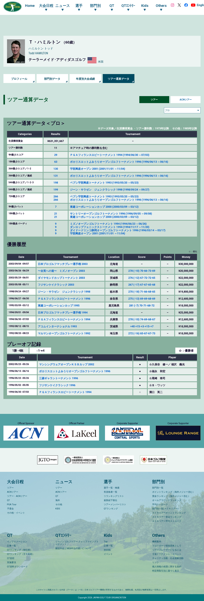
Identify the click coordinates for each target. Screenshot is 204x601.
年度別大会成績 (85, 78)
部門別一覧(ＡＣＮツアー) (165, 508)
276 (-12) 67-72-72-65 (141, 277)
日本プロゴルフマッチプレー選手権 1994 (63, 312)
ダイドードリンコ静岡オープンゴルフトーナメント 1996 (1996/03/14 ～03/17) (117, 230)
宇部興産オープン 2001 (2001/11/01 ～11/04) (97, 168)
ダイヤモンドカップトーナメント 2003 (61, 277)
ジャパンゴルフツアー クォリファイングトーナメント (77, 543)
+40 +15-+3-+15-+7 (141, 326)
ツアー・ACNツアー (17, 496)
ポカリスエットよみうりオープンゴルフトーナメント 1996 (74, 371)
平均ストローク (160, 504)
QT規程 (10, 558)
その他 (58, 504)
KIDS (57, 508)
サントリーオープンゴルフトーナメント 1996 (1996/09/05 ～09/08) (111, 213)
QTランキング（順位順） (19, 550)
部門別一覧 (157, 487)
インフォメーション (17, 541)
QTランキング (111, 508)
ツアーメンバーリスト (115, 504)
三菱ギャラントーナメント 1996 (58, 378)
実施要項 (11, 562)
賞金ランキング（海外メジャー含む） (171, 496)
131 (55, 175)
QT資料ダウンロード (17, 566)
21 (55, 213)
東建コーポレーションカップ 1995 (58, 305)
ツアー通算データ (118, 78)
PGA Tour (11, 504)
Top (106, 541)
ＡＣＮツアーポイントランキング (169, 512)
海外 (57, 500)
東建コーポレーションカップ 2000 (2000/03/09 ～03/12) (104, 206)
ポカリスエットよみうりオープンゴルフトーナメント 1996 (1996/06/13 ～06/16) (119, 161)
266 (55, 196)
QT (8, 500)
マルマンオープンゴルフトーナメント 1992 (64, 333)
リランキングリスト (114, 496)
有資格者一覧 (110, 492)
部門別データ (52, 78)
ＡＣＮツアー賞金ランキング (166, 517)
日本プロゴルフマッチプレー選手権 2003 (63, 263)
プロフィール (19, 78)
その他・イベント (16, 512)
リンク (155, 562)
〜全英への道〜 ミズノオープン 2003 (61, 270)
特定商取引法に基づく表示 (165, 570)
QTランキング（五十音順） (20, 554)
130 (55, 168)
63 (55, 161)
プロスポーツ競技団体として (166, 545)
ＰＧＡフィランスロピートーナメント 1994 (64, 319)
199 (55, 189)
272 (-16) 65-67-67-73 (141, 333)
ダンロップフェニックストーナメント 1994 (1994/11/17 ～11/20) (109, 227)
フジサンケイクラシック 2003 (56, 284)
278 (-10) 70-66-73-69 (141, 270)
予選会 (10, 508)
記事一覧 (11, 545)
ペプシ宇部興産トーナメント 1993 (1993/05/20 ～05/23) (104, 182)
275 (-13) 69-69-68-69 (141, 298)
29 (55, 154)
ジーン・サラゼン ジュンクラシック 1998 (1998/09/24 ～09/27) (109, 189)
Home (30, 6)
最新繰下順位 (110, 500)
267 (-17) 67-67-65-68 (141, 284)
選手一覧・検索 (111, 487)
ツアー (154, 99)
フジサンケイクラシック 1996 (57, 385)
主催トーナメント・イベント (166, 554)
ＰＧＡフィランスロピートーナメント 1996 (64, 298)
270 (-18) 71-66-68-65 (141, 291)
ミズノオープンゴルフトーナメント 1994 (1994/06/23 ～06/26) (108, 223)
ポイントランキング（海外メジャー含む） (173, 492)
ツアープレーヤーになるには (166, 550)
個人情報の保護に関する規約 (166, 566)
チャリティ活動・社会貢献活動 (168, 558)
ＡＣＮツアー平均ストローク (166, 521)
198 (55, 182)
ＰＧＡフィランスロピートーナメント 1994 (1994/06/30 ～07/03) (109, 154)
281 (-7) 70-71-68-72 (141, 305)
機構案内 (156, 541)
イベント (108, 554)
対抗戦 (107, 550)
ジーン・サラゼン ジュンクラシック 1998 (64, 291)
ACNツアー (186, 99)
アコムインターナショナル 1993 (57, 326)
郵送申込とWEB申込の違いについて (73, 548)
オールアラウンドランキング (166, 500)
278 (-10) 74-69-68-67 (141, 319)
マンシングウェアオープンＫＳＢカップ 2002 (66, 364)
